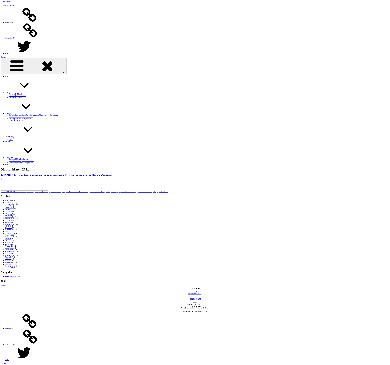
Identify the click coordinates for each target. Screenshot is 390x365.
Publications (9, 136)
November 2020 (10, 219)
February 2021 (9, 217)
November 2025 (10, 204)
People (7, 92)
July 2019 (8, 226)
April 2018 (8, 242)
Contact (3, 57)
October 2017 (9, 253)
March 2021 (9, 215)
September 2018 (10, 237)
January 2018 (9, 248)
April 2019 (8, 228)
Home (7, 76)
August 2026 (9, 200)
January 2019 (9, 231)
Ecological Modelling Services (19, 159)
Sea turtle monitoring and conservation (21, 161)
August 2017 (9, 257)
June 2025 (8, 206)
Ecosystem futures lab (8, 5)
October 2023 (9, 211)
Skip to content (5, 2)
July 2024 (8, 209)
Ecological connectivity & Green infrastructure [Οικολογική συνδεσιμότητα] (33, 115)
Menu (64, 73)
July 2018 (8, 239)
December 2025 (10, 202)
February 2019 (9, 229)
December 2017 (10, 250)
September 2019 (10, 224)
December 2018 (10, 233)
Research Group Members (17, 96)
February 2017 (9, 262)
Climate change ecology (16, 120)
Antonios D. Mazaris (15, 94)
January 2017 (9, 264)
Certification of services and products (21, 163)
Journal (11, 138)
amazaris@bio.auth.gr (195, 294)
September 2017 (10, 255)
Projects (7, 141)
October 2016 (9, 268)
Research (8, 113)
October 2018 (9, 235)
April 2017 (8, 260)
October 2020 (9, 220)
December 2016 (10, 266)
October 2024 (9, 208)
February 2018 (9, 246)
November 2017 (10, 251)
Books (11, 140)
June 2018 (8, 240)
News (7, 164)
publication (3, 285)
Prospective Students (15, 97)
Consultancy (9, 157)
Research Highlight (11, 276)
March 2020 (9, 222)
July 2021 (8, 213)
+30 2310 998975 (195, 299)
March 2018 (9, 244)
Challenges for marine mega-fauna (20, 119)
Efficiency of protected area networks (21, 117)
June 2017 (8, 259)
